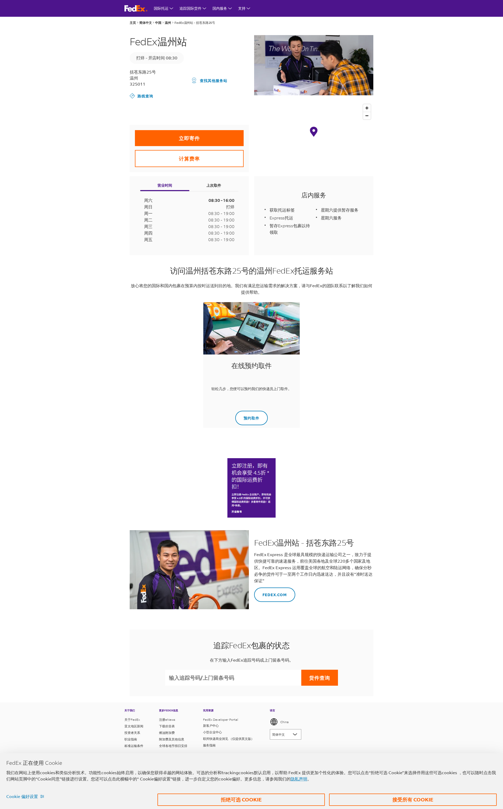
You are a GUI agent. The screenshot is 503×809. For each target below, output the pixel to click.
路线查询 (141, 95)
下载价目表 (167, 726)
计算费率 (167, 156)
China (284, 722)
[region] (313, 137)
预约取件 (247, 415)
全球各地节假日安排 (173, 746)
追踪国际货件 (190, 8)
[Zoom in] (367, 108)
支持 (241, 8)
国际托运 (161, 8)
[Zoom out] (367, 115)
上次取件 (213, 185)
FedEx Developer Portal (220, 720)
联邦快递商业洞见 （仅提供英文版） (228, 739)
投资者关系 (132, 733)
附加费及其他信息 (171, 739)
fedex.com (270, 592)
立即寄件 (167, 135)
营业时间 (164, 185)
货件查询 (319, 677)
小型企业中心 (212, 732)
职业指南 (130, 739)
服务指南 (209, 745)
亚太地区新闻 (133, 726)
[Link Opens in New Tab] (251, 488)
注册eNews (167, 720)
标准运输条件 (133, 746)
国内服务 (219, 8)
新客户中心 (211, 726)
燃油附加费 (167, 733)
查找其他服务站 (213, 80)
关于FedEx (132, 720)
